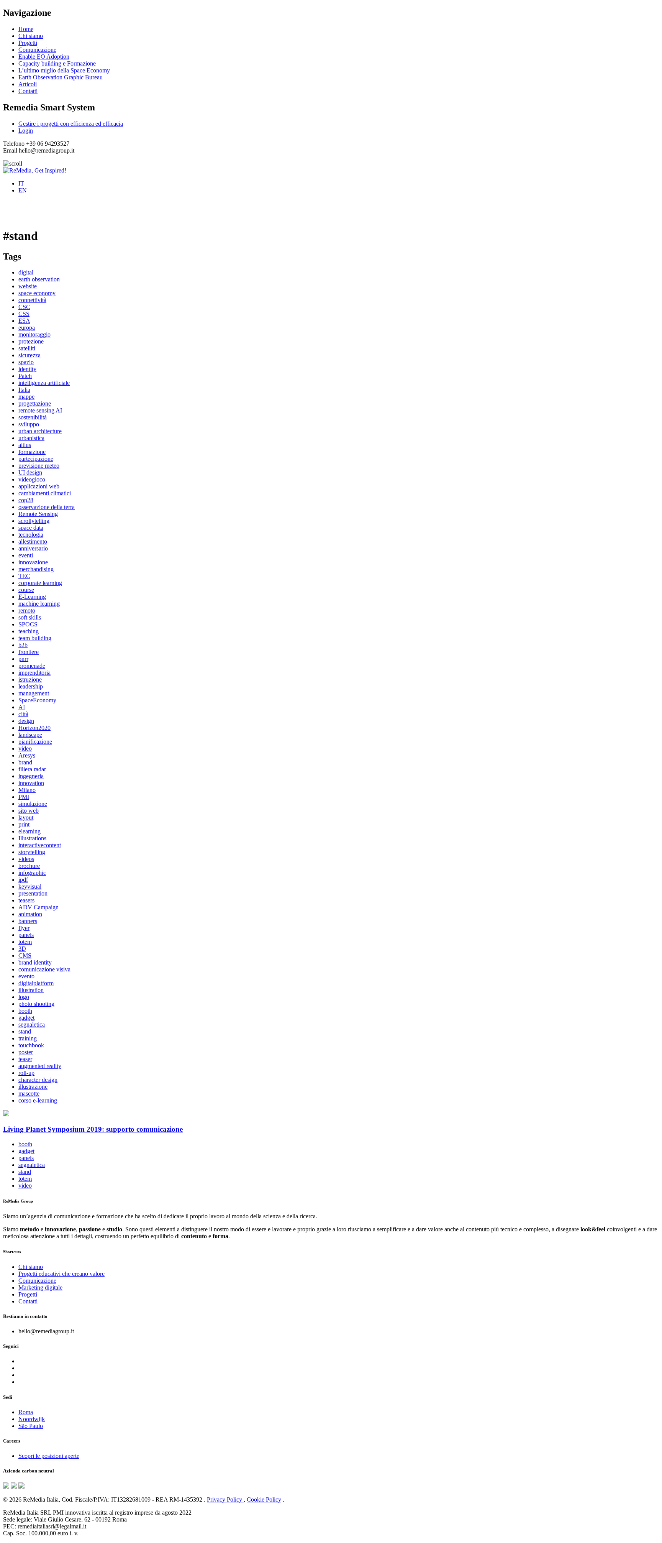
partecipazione (35, 458)
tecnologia (30, 534)
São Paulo (30, 1426)
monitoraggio (34, 334)
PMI (23, 797)
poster (25, 1052)
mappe (26, 396)
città (23, 714)
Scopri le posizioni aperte (48, 1456)
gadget (26, 1017)
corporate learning (40, 583)
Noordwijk (31, 1419)
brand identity (35, 962)
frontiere (28, 652)
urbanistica (31, 438)
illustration (31, 990)
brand (25, 762)
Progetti (27, 42)
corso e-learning (37, 1100)
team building (34, 638)
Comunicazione (37, 49)
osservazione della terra (46, 507)
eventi (25, 555)
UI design (30, 472)
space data (30, 527)
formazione (32, 452)
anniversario (33, 548)
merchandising (36, 569)
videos (26, 859)
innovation (31, 783)
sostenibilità (32, 417)
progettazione (34, 403)
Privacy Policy (225, 1499)
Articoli (27, 84)
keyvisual (29, 886)
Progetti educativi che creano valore (61, 1273)
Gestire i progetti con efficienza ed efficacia (70, 123)
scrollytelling (33, 521)
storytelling (31, 852)
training (27, 1038)
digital (25, 272)
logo (23, 997)
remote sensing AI (40, 410)
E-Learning (32, 596)
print (23, 824)
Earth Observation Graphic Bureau (60, 77)
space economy (37, 293)
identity (27, 369)
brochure (29, 866)
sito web (28, 810)
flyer (23, 928)
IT (21, 183)
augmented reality (39, 1066)
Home (25, 29)
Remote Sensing (38, 514)
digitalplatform (36, 983)
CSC (24, 307)
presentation (33, 893)
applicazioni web (38, 486)
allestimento (32, 541)
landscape (30, 734)
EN (22, 190)
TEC (24, 576)
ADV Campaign (38, 907)
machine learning (39, 603)
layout (25, 817)
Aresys (26, 755)
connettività (32, 300)
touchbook (31, 1045)
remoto (26, 610)
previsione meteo (38, 465)
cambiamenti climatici (44, 493)
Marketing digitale (40, 1287)
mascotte (28, 1093)
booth (25, 1010)
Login (25, 130)
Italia (24, 389)
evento (26, 976)
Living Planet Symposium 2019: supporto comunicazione (93, 1129)
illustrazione (33, 1086)
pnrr (23, 659)
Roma (25, 1412)
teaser (25, 1059)
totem (25, 941)
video (25, 748)
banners (27, 921)
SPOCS (28, 624)
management (33, 693)
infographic (32, 872)
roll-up (26, 1073)
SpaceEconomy (37, 700)
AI (21, 707)
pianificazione (35, 741)
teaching (28, 631)
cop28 (25, 500)
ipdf (23, 879)
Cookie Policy (264, 1499)
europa (26, 327)
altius (24, 445)
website (27, 286)
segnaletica (31, 1024)
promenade (31, 665)
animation (30, 914)
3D (22, 948)
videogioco (31, 479)
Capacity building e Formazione (57, 63)
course (26, 590)
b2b (23, 645)
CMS (24, 955)
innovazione (33, 562)
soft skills (29, 617)
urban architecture (40, 431)
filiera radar (32, 769)
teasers (26, 900)
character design (37, 1079)
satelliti (26, 348)
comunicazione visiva (44, 969)
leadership (30, 686)
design (26, 721)
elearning (29, 831)
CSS (23, 314)
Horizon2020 (34, 728)
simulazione (32, 803)
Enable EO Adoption (43, 56)
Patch (25, 376)
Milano (27, 790)
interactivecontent (39, 845)
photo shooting (36, 1004)
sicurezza (29, 355)
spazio (26, 362)
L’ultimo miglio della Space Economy (64, 70)
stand (24, 1031)
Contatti (28, 91)
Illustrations (32, 838)
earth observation (39, 279)
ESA (24, 320)
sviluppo (28, 424)
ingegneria (31, 776)
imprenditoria (34, 672)
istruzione (30, 679)
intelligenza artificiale (44, 383)
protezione (31, 341)
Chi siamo (30, 36)
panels (26, 935)
